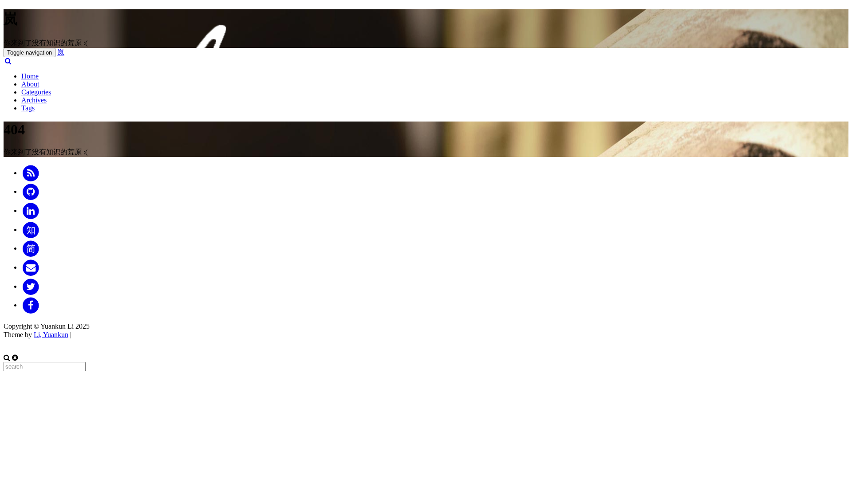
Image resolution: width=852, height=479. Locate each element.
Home (30, 76)
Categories (36, 92)
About (30, 84)
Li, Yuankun (51, 334)
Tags (28, 108)
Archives (34, 100)
